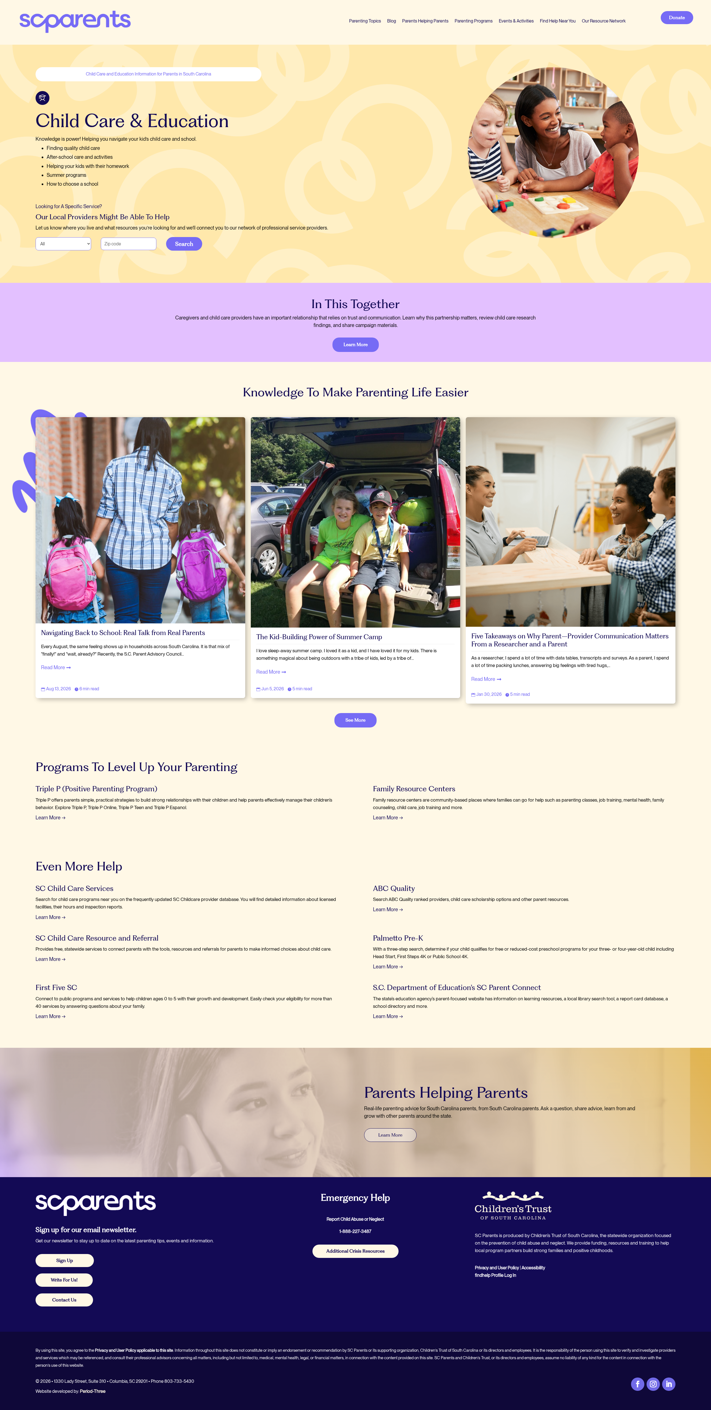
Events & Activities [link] (516, 21)
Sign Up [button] (64, 1260)
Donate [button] (677, 17)
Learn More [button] (356, 344)
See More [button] (355, 720)
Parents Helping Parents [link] (425, 21)
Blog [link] (391, 21)
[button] (705, 1369)
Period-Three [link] (93, 1391)
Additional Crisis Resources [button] (355, 1251)
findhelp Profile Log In (495, 1275)
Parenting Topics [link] (365, 21)
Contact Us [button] (64, 1300)
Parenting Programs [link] (474, 21)
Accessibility (533, 1267)
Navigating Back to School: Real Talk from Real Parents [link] (124, 633)
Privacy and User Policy (497, 1267)
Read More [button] (53, 667)
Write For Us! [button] (64, 1280)
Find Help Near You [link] (558, 21)
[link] (74, 21)
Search (184, 243)
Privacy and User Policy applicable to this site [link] (134, 1350)
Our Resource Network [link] (604, 21)
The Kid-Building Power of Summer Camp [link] (319, 637)
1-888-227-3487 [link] (355, 1231)
